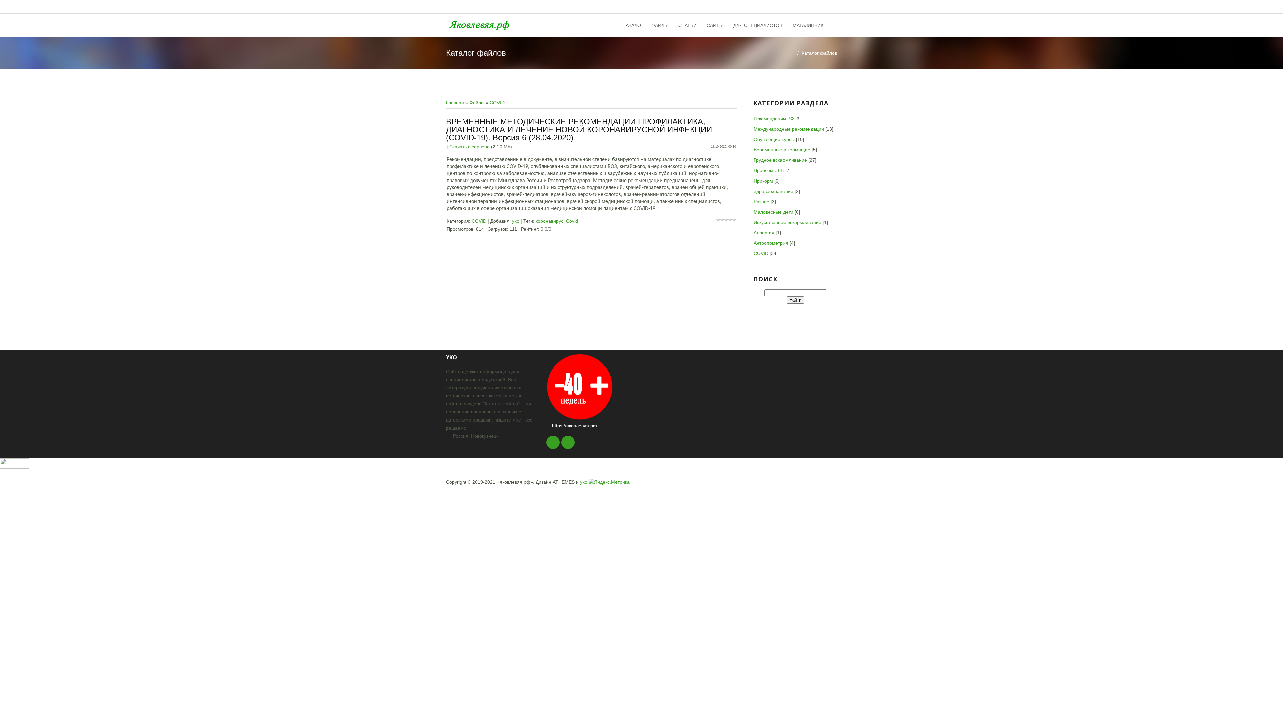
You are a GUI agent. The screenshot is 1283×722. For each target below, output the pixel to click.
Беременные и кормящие (782, 149)
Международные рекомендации (789, 129)
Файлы (476, 102)
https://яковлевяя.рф (574, 425)
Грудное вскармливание (780, 160)
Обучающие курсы (774, 139)
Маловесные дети (773, 212)
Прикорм (763, 181)
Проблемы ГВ (769, 170)
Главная (455, 102)
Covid (572, 221)
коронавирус (549, 221)
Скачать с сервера (469, 146)
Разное (761, 201)
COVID (497, 102)
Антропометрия (771, 243)
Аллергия (764, 232)
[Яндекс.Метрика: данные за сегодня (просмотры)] (609, 482)
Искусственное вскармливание (787, 222)
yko (515, 221)
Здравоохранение (773, 191)
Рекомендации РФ (774, 118)
